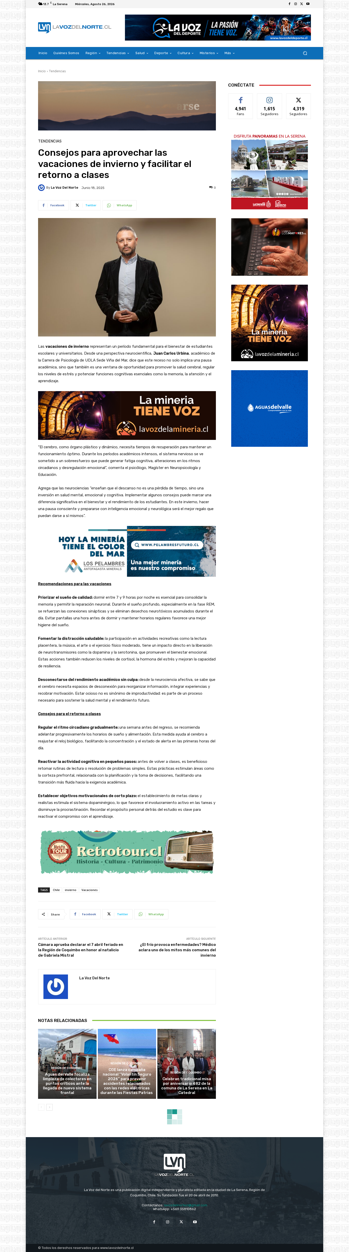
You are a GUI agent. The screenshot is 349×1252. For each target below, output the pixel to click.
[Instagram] (296, 4)
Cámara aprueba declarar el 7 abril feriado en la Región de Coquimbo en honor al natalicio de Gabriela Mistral (80, 950)
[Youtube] (308, 4)
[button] (305, 53)
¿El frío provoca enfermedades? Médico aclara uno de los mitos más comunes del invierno (177, 950)
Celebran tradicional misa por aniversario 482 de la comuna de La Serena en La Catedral (186, 1086)
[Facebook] (289, 4)
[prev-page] (41, 1107)
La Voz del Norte (64, 187)
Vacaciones (90, 890)
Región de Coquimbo (66, 1068)
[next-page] (49, 1107)
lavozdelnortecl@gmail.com (185, 1205)
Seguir (269, 97)
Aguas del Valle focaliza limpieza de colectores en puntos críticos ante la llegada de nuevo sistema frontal (67, 1083)
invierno (70, 890)
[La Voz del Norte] (42, 187)
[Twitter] (302, 4)
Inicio (42, 71)
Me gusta (241, 97)
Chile (56, 890)
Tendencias (57, 71)
